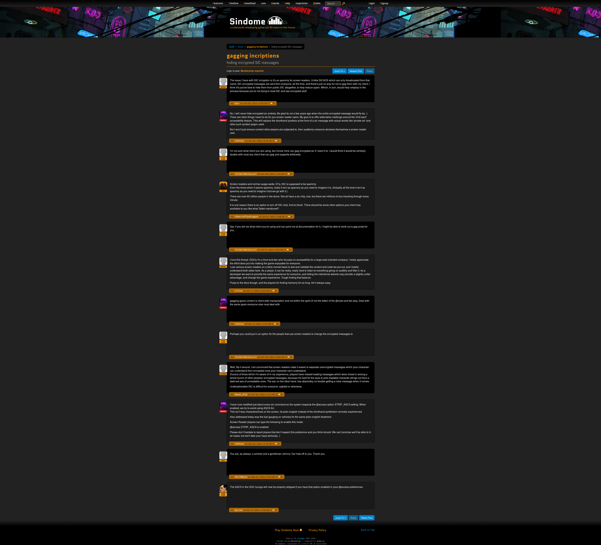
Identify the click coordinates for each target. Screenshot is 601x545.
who (316, 3)
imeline (233, 3)
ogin (372, 3)
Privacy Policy (317, 530)
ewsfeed (249, 3)
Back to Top (368, 530)
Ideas (240, 46)
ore (263, 3)
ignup (384, 3)
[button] (271, 103)
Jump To (339, 71)
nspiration (301, 3)
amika (370, 36)
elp (287, 3)
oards (275, 3)
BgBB (231, 46)
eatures (218, 3)
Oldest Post (366, 517)
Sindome (247, 21)
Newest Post (356, 71)
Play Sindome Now (287, 530)
